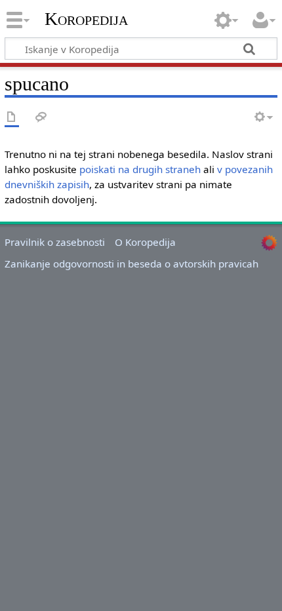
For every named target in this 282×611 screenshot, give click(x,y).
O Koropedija (145, 241)
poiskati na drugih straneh (140, 169)
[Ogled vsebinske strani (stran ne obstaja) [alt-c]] (12, 117)
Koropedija (86, 19)
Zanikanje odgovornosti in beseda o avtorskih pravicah (131, 263)
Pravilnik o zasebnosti (55, 241)
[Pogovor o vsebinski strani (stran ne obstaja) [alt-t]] (41, 117)
